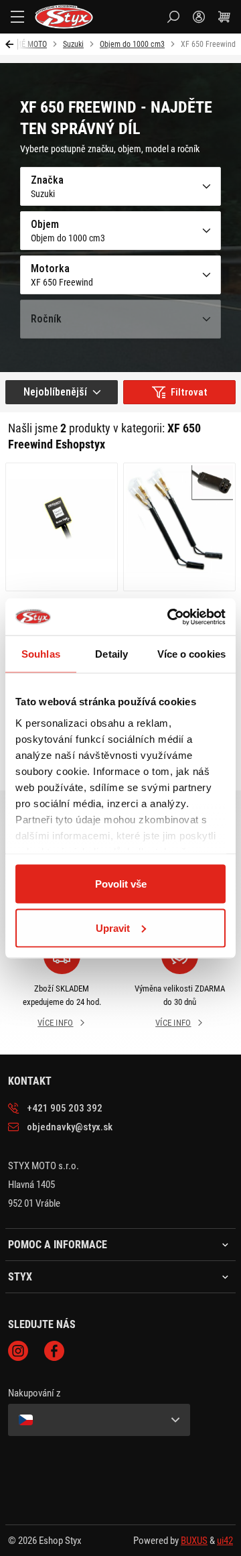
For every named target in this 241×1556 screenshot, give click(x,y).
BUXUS (194, 1541)
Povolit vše (121, 884)
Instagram (18, 1351)
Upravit (113, 927)
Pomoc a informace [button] (57, 1245)
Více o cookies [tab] (191, 654)
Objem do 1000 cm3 (132, 44)
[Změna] (99, 1420)
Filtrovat (189, 392)
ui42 (225, 1541)
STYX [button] (20, 1277)
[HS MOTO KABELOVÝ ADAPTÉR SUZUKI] (179, 527)
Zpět (11, 44)
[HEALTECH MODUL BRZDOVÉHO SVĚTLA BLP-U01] (61, 527)
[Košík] (224, 17)
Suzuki (73, 44)
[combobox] (61, 392)
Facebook (54, 1351)
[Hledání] (173, 17)
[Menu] (17, 17)
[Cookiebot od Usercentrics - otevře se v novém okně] (170, 616)
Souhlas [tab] (40, 654)
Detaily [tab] (111, 654)
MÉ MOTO (31, 44)
